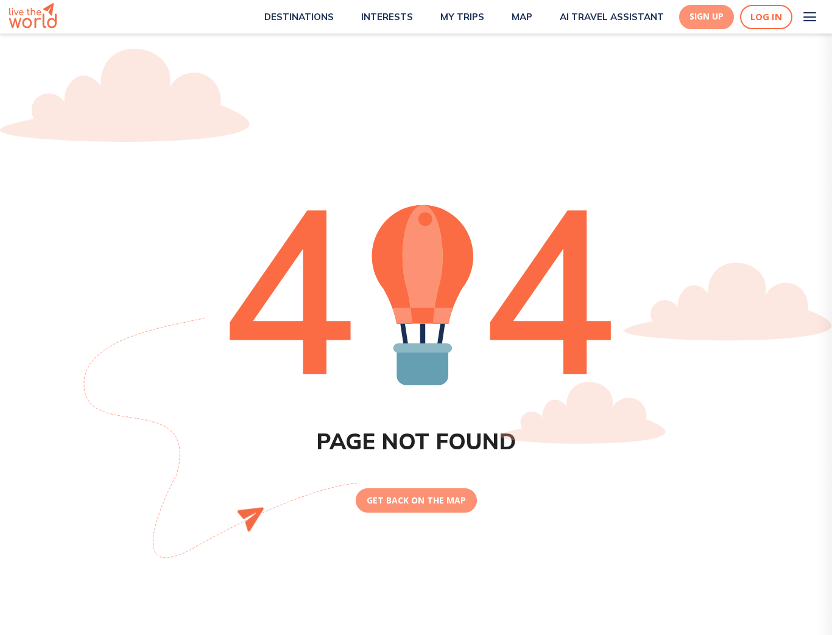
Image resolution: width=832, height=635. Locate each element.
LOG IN (766, 17)
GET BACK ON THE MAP (416, 500)
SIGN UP (706, 16)
